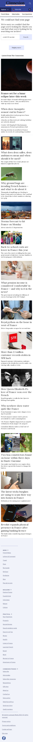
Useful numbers (8, 709)
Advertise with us (8, 702)
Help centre (6, 698)
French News (5, 14)
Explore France (7, 592)
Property (6, 621)
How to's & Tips (8, 632)
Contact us (6, 694)
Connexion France (9, 669)
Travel (5, 560)
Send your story (7, 706)
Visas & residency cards (10, 628)
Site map (5, 733)
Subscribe (18, 10)
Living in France (8, 643)
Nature (5, 604)
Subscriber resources (9, 679)
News (5, 550)
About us (5, 690)
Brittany (5, 572)
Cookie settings (7, 729)
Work (4, 655)
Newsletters (7, 683)
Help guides (6, 675)
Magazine (6, 590)
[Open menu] (5, 9)
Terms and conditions (9, 725)
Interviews (6, 600)
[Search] (30, 3)
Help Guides (16, 14)
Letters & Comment (9, 557)
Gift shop (5, 687)
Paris (4, 564)
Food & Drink (7, 596)
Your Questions (27, 14)
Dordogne (6, 575)
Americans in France (9, 662)
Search (25, 37)
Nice (4, 579)
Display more (16, 48)
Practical (6, 614)
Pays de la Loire (7, 583)
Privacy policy (6, 721)
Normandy (6, 568)
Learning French (8, 647)
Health (5, 640)
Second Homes (7, 624)
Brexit (5, 651)
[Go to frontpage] (15, 4)
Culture (5, 607)
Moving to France (8, 658)
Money (5, 636)
